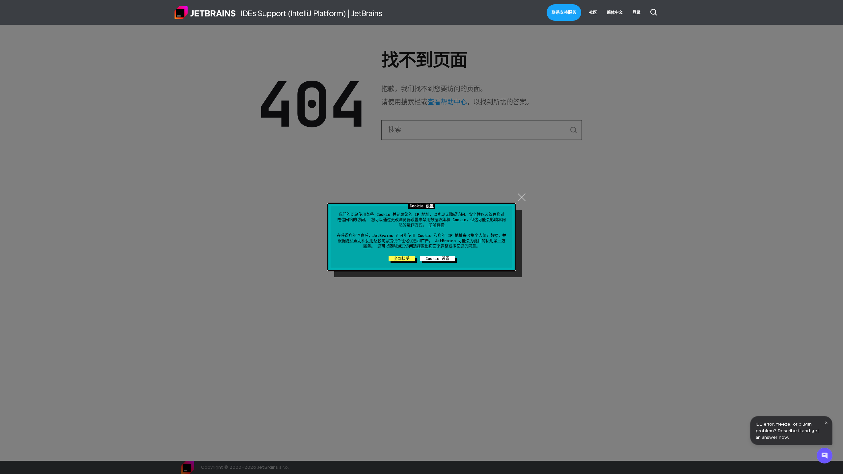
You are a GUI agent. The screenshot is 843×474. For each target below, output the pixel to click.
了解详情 (437, 225)
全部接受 (402, 258)
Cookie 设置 (437, 258)
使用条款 (373, 241)
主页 (205, 12)
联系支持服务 (564, 12)
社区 (593, 12)
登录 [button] (636, 12)
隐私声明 (354, 241)
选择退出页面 (425, 246)
